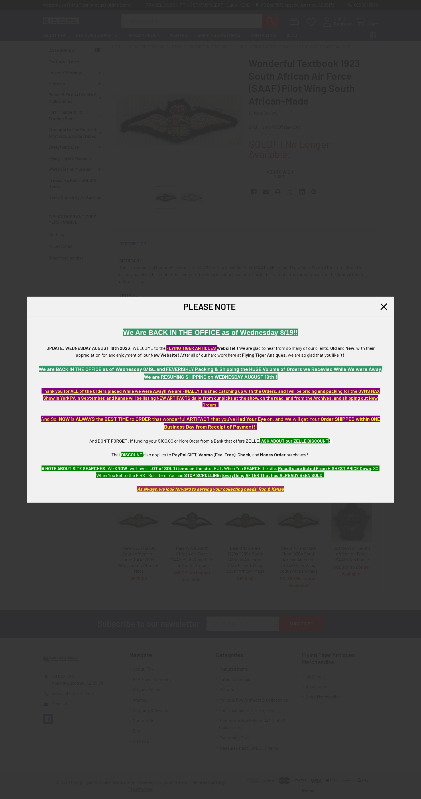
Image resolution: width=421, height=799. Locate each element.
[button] (383, 306)
